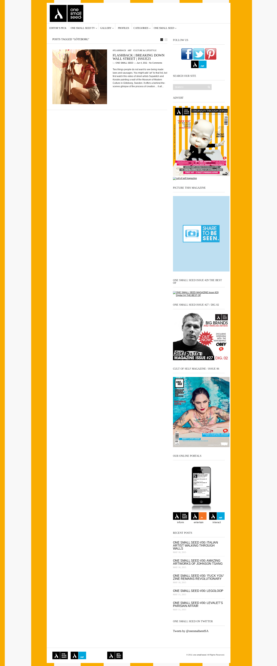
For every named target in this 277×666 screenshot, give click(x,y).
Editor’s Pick (57, 28)
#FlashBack (119, 50)
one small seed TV (83, 28)
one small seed (164, 28)
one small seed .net (217, 518)
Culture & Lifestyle (145, 50)
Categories (140, 28)
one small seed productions (115, 655)
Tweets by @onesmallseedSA (191, 631)
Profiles (123, 28)
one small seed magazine (60, 655)
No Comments (155, 63)
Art (130, 50)
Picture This (131, 655)
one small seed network (199, 64)
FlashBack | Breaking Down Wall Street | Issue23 (139, 57)
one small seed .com (180, 518)
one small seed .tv (199, 518)
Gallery (105, 28)
